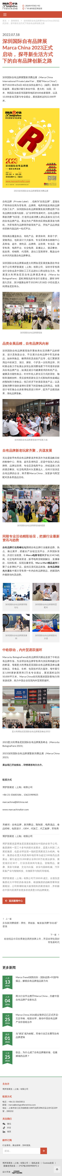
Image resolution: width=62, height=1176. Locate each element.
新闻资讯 (15, 21)
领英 (9, 1131)
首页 (4, 21)
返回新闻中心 (16, 900)
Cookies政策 (48, 1163)
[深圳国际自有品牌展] (11, 5)
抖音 (9, 1128)
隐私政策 (36, 1163)
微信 (9, 1124)
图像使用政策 (9, 1166)
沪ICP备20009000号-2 (29, 1166)
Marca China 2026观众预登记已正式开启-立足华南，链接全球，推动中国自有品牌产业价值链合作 (37, 1018)
